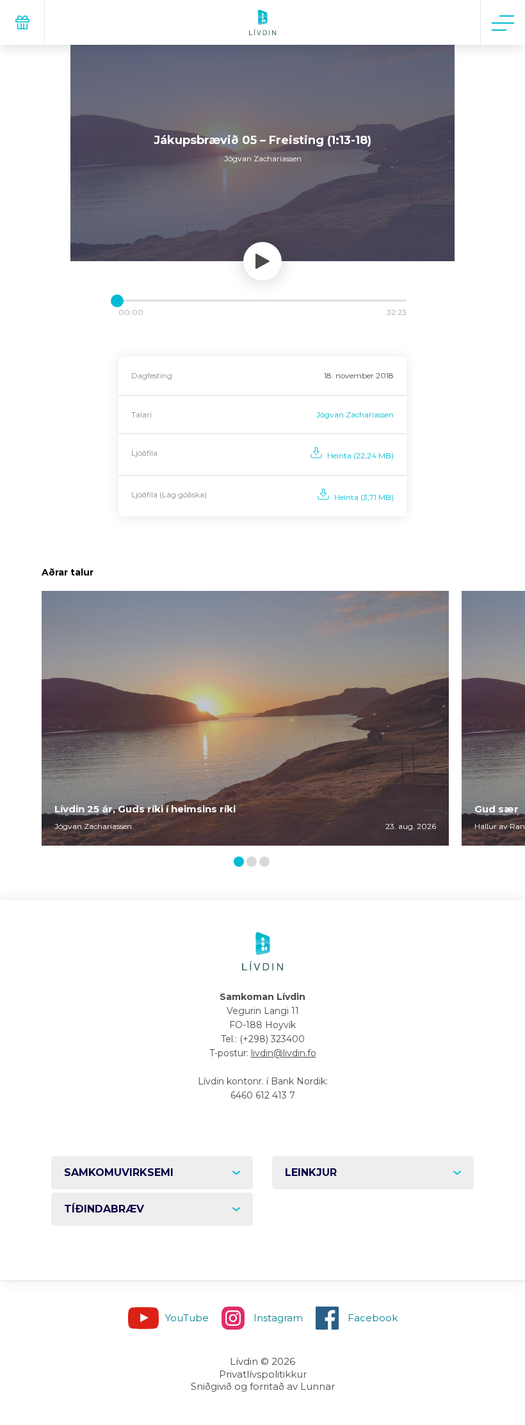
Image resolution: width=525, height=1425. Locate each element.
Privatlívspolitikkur (263, 1374)
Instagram (278, 1318)
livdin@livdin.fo (283, 1053)
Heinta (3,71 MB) (364, 497)
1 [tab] (241, 862)
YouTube (187, 1318)
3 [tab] (267, 862)
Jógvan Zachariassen (355, 414)
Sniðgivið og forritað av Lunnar (263, 1386)
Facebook (373, 1318)
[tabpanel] (245, 718)
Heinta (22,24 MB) (360, 455)
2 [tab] (254, 862)
